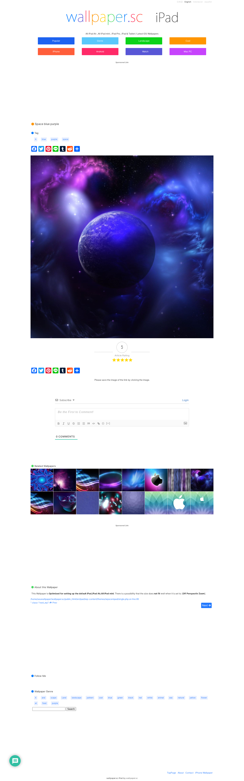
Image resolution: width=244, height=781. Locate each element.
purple (54, 139)
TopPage (171, 772)
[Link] (98, 423)
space (65, 139)
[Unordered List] (83, 423)
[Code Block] (93, 423)
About (181, 772)
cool (101, 698)
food (44, 703)
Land (64, 698)
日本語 (180, 2)
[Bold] (58, 423)
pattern (90, 698)
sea (170, 698)
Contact (189, 772)
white (149, 698)
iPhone (56, 51)
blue (44, 139)
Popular (56, 40)
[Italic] (63, 423)
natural (181, 698)
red (140, 698)
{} (103, 423)
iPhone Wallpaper (204, 772)
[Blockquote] (88, 423)
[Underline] (68, 423)
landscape (76, 698)
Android (100, 51)
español (208, 2)
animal (161, 698)
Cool (188, 40)
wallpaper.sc (132, 778)
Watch (145, 51)
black (130, 698)
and (43, 698)
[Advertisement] (122, 88)
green (120, 698)
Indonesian (198, 2)
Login (185, 400)
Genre (100, 40)
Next (205, 605)
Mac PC (188, 51)
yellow (193, 698)
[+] (108, 423)
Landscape (144, 40)
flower (204, 698)
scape (53, 698)
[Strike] (73, 423)
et (36, 703)
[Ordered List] (78, 423)
